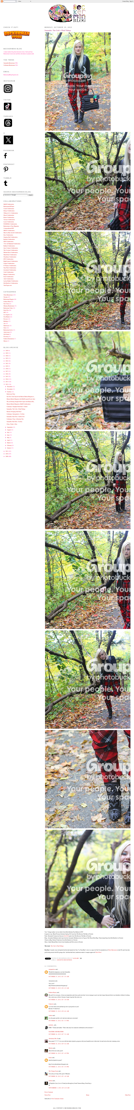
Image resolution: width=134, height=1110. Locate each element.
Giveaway (6, 336)
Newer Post (47, 1095)
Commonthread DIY (9, 228)
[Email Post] (80, 958)
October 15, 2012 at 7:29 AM (59, 999)
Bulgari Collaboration (9, 274)
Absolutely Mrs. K (53, 1038)
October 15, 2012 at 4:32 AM (59, 988)
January (9, 448)
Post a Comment (49, 1092)
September (10, 427)
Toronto (6, 297)
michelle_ (51, 1025)
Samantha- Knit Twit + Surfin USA (16, 416)
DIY (5, 312)
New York (6, 304)
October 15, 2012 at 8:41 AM (59, 1011)
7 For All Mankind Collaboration (12, 244)
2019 (7, 366)
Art (4, 323)
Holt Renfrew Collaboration (11, 283)
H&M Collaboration (9, 204)
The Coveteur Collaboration (11, 250)
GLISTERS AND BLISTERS (56, 1031)
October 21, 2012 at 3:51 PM (59, 1067)
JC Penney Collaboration (10, 265)
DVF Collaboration (8, 259)
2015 (7, 376)
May (8, 437)
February (9, 445)
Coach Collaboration (9, 208)
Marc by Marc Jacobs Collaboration (13, 233)
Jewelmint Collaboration (10, 270)
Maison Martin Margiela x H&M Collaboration (18, 404)
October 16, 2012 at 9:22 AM (59, 1044)
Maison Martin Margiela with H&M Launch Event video (21, 399)
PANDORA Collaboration (10, 224)
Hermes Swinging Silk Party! (14, 411)
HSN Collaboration (8, 241)
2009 (7, 456)
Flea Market (7, 317)
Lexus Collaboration (9, 222)
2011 (7, 451)
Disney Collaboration (9, 211)
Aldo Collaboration (8, 279)
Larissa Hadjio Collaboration (11, 281)
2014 (7, 379)
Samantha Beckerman (64, 960)
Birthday (6, 321)
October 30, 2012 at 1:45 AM (59, 1076)
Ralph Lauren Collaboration (11, 261)
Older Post (127, 1095)
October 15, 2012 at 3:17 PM (59, 1020)
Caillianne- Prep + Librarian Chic (15, 419)
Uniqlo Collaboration (9, 263)
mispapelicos (52, 969)
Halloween (6, 325)
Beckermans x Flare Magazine (11, 226)
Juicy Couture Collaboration (11, 248)
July (8, 432)
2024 (7, 356)
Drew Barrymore (112, 950)
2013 (7, 381)
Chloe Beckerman (8, 295)
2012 (7, 384)
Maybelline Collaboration (10, 255)
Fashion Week (7, 301)
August (9, 430)
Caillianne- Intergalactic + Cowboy (15, 414)
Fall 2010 (66, 936)
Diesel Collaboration (9, 215)
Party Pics (6, 310)
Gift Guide (6, 334)
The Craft (53, 946)
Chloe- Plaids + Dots (12, 424)
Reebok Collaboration (9, 239)
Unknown (51, 1004)
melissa (50, 1080)
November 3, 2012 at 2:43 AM (59, 1088)
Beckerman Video (8, 308)
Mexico (5, 341)
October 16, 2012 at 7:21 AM (59, 1034)
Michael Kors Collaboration (11, 252)
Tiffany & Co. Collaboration (11, 213)
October (9, 392)
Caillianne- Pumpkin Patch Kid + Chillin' (17, 406)
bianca (50, 1057)
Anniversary (7, 332)
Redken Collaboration (9, 246)
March (9, 443)
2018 (7, 368)
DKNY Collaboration (9, 230)
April (8, 440)
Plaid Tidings (60, 946)
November (10, 389)
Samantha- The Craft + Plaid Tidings (58, 30)
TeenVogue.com (8, 285)
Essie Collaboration (8, 276)
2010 (7, 454)
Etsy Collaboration (8, 235)
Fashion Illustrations (9, 339)
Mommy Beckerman (9, 306)
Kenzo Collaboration (9, 217)
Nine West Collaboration (10, 268)
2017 (7, 371)
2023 (7, 358)
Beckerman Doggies (9, 299)
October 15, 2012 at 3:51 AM (59, 976)
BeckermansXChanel (9, 206)
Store (5, 328)
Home (87, 1095)
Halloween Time (11, 394)
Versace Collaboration (9, 219)
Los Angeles (7, 314)
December (10, 386)
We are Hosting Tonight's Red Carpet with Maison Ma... (20, 401)
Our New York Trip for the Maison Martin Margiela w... (21, 396)
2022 (7, 361)
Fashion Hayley (53, 992)
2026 (7, 350)
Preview (6, 319)
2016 (7, 374)
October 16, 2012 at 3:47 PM (59, 1053)
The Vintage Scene (53, 1071)
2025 (7, 353)
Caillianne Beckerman (9, 65)
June (8, 435)
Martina (51, 1048)
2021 (7, 363)
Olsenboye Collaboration (10, 257)
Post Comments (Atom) (58, 1098)
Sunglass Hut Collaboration (11, 237)
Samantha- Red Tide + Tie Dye (14, 421)
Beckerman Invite (8, 330)
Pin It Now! (99, 952)
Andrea (50, 1015)
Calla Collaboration (8, 272)
